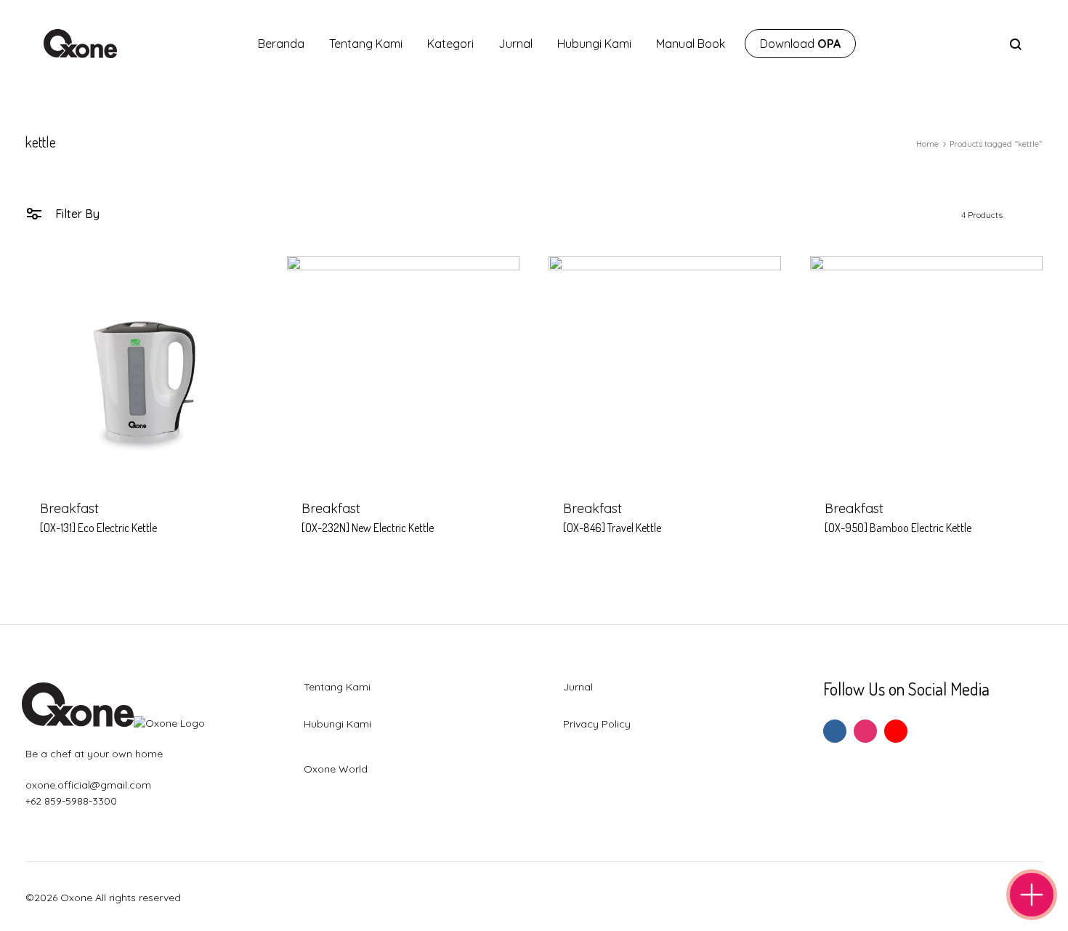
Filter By (76, 213)
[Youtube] (895, 731)
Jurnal (515, 43)
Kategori (450, 43)
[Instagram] (865, 731)
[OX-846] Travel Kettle (612, 527)
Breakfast (69, 508)
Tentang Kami (365, 43)
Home (927, 144)
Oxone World (336, 768)
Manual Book (690, 43)
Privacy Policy (597, 723)
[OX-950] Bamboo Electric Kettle (898, 527)
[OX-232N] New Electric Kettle (368, 527)
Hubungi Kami (594, 43)
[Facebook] (834, 731)
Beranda (281, 43)
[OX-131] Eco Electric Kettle (98, 527)
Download (800, 43)
